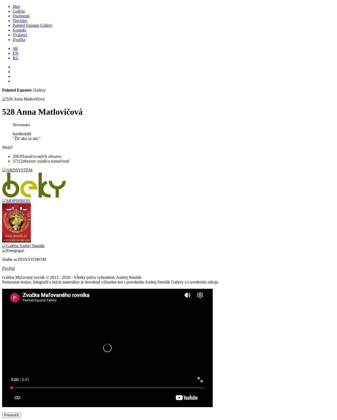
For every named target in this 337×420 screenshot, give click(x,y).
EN (15, 53)
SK (15, 48)
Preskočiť (11, 415)
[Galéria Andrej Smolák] (23, 246)
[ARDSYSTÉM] (17, 170)
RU (16, 58)
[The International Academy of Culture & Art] (16, 241)
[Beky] (34, 196)
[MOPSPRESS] (16, 201)
